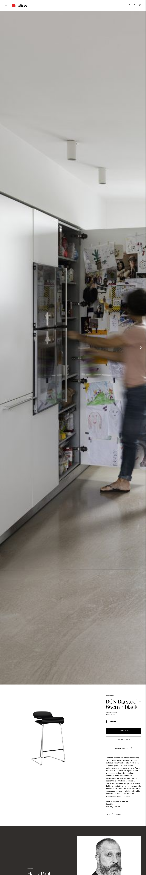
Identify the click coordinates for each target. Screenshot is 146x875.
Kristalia (112, 714)
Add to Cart (123, 731)
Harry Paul (114, 712)
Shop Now (110, 696)
